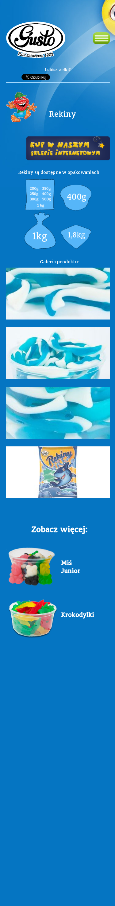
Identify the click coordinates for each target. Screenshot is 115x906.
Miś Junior (70, 567)
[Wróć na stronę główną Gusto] (35, 40)
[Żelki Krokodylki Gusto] (32, 616)
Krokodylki (73, 615)
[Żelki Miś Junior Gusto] (32, 564)
